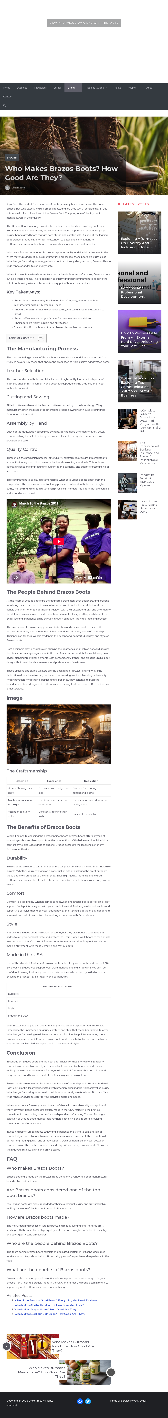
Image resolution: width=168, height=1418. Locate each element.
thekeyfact (84, 11)
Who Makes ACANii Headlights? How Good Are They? (49, 1305)
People (131, 87)
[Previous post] (6, 1346)
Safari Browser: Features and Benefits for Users (149, 506)
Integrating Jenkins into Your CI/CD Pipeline (147, 480)
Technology (40, 87)
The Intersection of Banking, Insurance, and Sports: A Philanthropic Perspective (149, 453)
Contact (7, 96)
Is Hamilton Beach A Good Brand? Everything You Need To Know (55, 1300)
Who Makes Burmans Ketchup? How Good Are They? (73, 1346)
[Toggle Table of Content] (39, 338)
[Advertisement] (84, 59)
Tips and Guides (94, 87)
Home (6, 87)
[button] (4, 105)
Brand (71, 87)
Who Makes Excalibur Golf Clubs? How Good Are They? (49, 1313)
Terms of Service (120, 1400)
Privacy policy (138, 1400)
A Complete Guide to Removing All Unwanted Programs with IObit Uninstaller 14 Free (150, 421)
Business (22, 87)
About (149, 87)
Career (57, 87)
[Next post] (111, 1372)
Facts (118, 87)
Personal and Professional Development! (133, 292)
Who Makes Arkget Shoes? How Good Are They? (46, 1309)
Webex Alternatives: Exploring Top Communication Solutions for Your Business (138, 386)
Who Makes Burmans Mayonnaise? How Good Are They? (41, 1372)
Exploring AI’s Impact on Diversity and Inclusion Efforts (139, 243)
